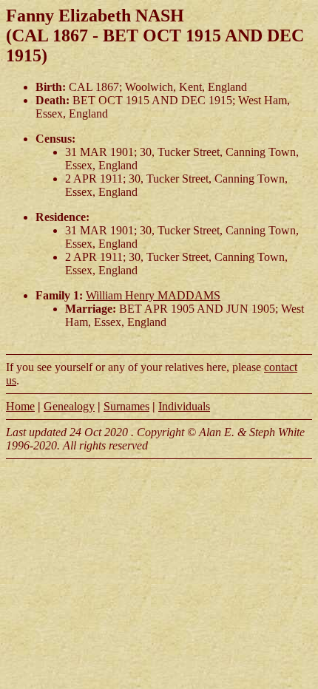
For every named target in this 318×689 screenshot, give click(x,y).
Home (20, 406)
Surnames (126, 406)
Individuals (184, 406)
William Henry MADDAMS (153, 295)
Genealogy (69, 406)
